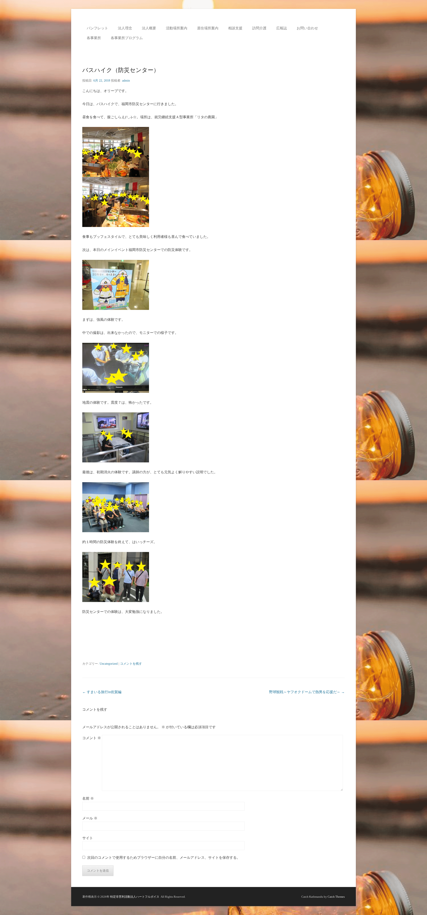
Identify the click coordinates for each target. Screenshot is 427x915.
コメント (91, 738)
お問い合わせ (307, 28)
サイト (87, 838)
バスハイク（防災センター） (120, 70)
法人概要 (149, 28)
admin (126, 80)
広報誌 (281, 28)
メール (89, 818)
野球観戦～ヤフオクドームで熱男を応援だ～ (307, 692)
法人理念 (125, 28)
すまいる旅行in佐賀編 (101, 692)
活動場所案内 (176, 28)
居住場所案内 (207, 28)
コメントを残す (131, 663)
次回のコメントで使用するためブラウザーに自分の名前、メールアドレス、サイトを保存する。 (163, 857)
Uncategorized (109, 663)
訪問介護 (259, 28)
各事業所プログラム (127, 38)
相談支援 (235, 28)
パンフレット (97, 28)
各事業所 (94, 38)
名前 (88, 798)
